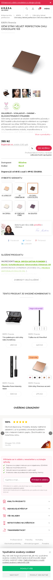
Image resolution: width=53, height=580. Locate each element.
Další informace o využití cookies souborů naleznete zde (23, 561)
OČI (26, 15)
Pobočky (29, 540)
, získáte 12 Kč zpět (14, 144)
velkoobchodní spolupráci (41, 155)
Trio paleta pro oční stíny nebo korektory (12, 338)
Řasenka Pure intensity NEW (11, 387)
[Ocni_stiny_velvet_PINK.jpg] (26, 93)
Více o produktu (42, 134)
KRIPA (18, 15)
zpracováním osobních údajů (13, 488)
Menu (47, 8)
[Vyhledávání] (27, 8)
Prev (2, 433)
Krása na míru (6, 15)
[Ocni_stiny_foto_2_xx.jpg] (37, 93)
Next (50, 433)
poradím (37, 224)
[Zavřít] (50, 2)
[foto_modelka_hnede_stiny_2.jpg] (16, 93)
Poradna (45, 543)
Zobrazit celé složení (26, 280)
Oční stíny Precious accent (39, 386)
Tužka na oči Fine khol (37, 337)
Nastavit (14, 575)
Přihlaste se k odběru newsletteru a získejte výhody (20, 2)
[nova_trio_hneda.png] (6, 93)
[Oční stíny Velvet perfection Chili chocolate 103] (26, 60)
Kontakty (39, 540)
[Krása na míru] (6, 8)
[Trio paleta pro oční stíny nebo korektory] (13, 316)
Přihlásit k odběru (40, 480)
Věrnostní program (31, 543)
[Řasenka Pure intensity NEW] (13, 365)
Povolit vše (26, 568)
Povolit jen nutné (39, 575)
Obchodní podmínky (12, 543)
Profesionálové (16, 540)
